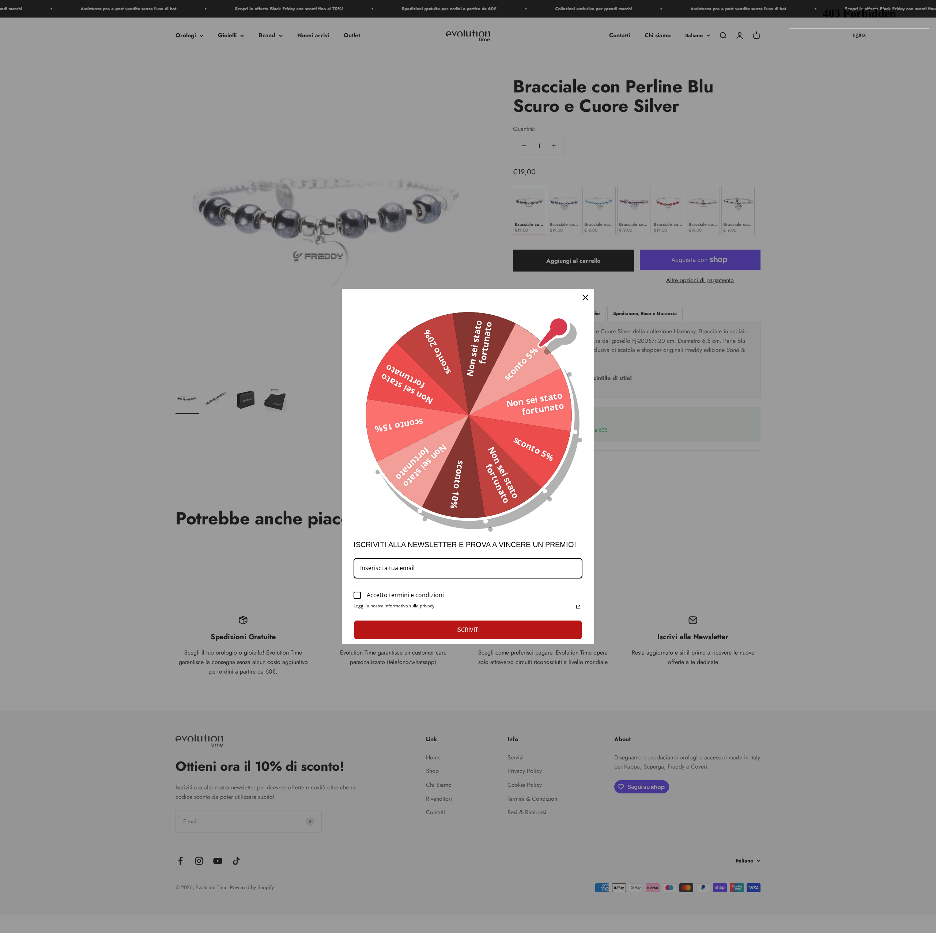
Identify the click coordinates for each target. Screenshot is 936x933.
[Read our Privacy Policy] (578, 606)
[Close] (585, 297)
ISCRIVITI (468, 630)
